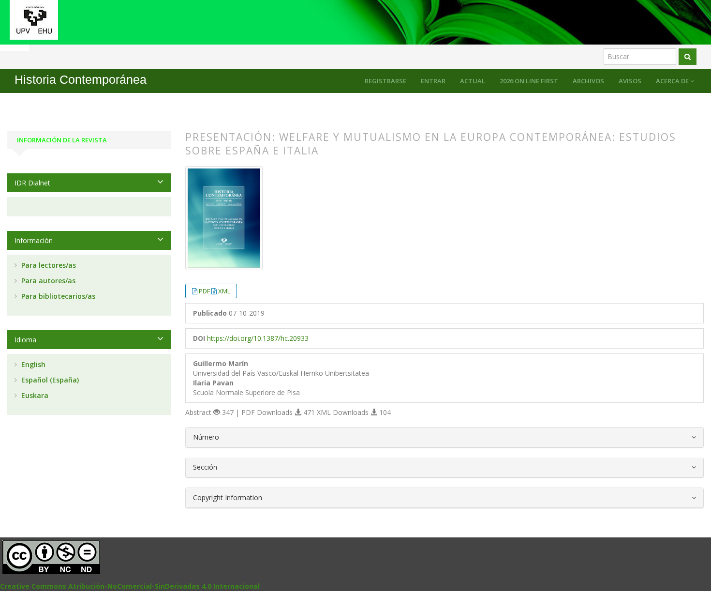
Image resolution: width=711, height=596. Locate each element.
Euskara (33, 395)
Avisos (630, 80)
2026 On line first (529, 80)
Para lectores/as (47, 265)
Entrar (433, 80)
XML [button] (224, 291)
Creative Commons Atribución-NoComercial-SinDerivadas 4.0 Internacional (130, 586)
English (32, 364)
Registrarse (385, 80)
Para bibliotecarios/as (57, 296)
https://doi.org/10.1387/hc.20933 (258, 338)
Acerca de (673, 80)
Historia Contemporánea (81, 79)
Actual (472, 80)
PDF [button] (205, 291)
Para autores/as (47, 280)
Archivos (588, 80)
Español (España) (49, 379)
